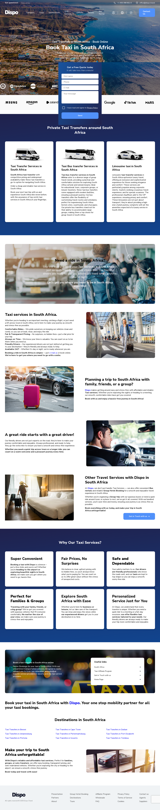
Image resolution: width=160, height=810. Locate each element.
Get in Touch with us (138, 516)
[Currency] (131, 12)
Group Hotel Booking (79, 794)
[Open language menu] (122, 12)
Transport (30, 12)
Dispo (88, 390)
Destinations (54, 12)
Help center (25, 3)
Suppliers (143, 801)
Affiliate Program (103, 794)
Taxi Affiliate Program (103, 671)
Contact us (144, 794)
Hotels (91, 12)
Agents (142, 798)
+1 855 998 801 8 (124, 3)
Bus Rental (101, 12)
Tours (41, 12)
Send (80, 115)
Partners (55, 798)
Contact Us (146, 12)
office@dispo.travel (147, 3)
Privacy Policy (92, 108)
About (54, 801)
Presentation (57, 794)
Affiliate (79, 12)
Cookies (121, 801)
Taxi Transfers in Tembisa (117, 738)
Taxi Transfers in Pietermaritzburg (70, 733)
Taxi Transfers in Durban (116, 729)
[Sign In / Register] (113, 12)
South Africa (99, 667)
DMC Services (68, 12)
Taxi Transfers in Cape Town (68, 729)
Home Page (98, 679)
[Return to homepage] (11, 12)
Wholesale (100, 798)
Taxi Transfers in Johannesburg (18, 733)
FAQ (97, 801)
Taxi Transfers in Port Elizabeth (120, 733)
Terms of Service (125, 798)
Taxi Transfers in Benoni (15, 729)
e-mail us (54, 353)
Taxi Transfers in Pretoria (16, 738)
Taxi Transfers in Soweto (67, 738)
